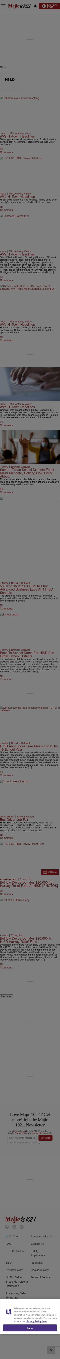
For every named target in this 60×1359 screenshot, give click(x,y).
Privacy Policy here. (36, 1321)
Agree (30, 1327)
